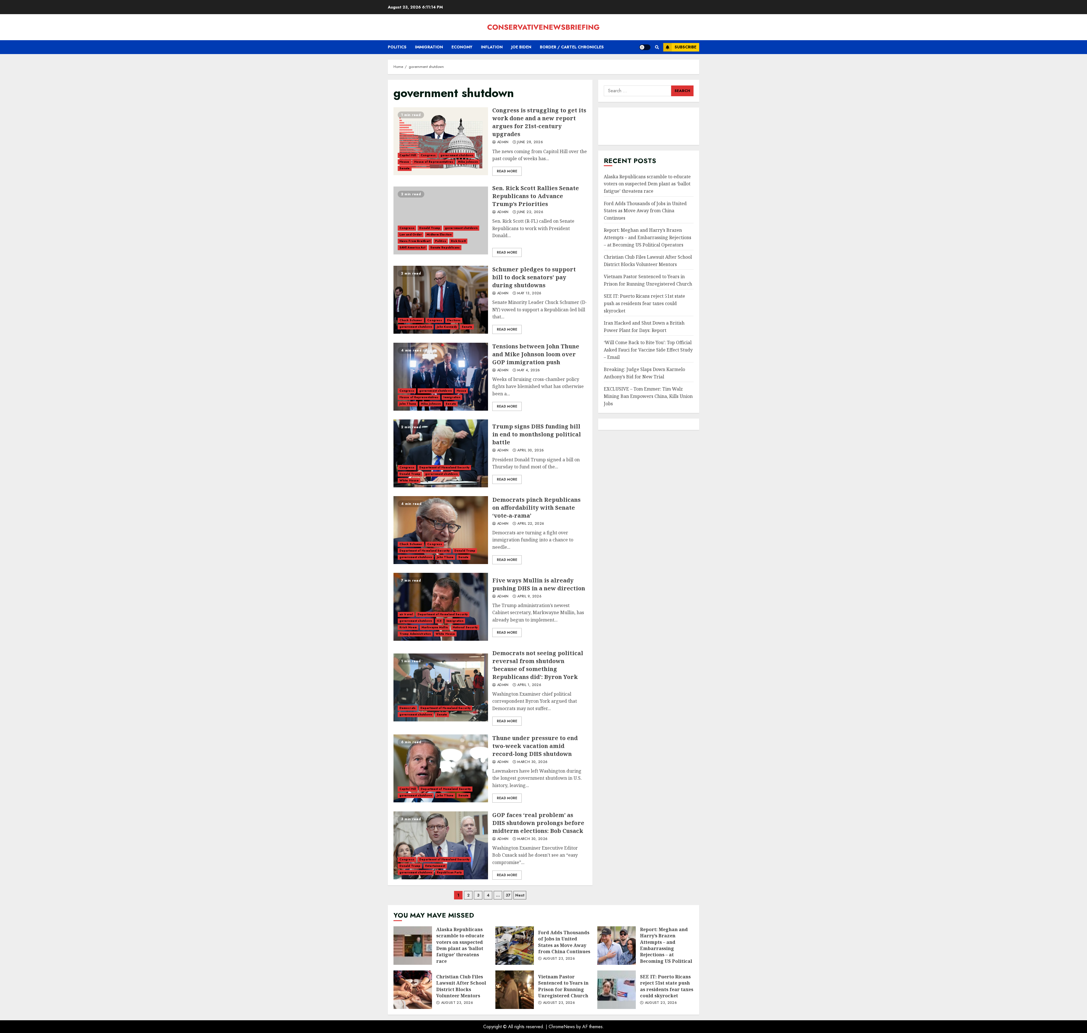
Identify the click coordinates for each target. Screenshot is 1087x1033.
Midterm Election (439, 234)
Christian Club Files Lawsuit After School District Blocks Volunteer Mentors (412, 989)
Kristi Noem (408, 627)
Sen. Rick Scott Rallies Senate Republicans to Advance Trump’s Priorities (440, 220)
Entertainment (435, 866)
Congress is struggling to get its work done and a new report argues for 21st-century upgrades (440, 141)
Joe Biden (521, 47)
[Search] (656, 47)
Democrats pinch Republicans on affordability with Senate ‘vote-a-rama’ (440, 530)
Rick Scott (458, 241)
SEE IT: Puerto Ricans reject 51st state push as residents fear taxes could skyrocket (644, 303)
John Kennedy (447, 327)
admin (502, 142)
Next (520, 895)
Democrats (407, 708)
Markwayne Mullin (434, 627)
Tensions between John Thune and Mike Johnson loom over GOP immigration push (440, 377)
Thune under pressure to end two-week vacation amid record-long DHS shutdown (440, 768)
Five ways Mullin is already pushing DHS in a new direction (440, 607)
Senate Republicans (445, 247)
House (404, 162)
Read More (507, 171)
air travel (406, 614)
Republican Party (449, 872)
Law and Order (410, 234)
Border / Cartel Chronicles (572, 47)
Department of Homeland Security (444, 467)
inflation (492, 47)
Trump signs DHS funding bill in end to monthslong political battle (440, 453)
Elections (454, 320)
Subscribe (685, 47)
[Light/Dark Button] (645, 47)
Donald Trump (429, 228)
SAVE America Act (412, 247)
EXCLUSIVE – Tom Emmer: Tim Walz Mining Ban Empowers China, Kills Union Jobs (648, 396)
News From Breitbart (414, 241)
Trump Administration (415, 634)
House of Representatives (433, 162)
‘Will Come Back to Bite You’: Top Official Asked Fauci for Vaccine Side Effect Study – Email (648, 349)
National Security (465, 627)
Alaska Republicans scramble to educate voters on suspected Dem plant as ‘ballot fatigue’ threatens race (647, 183)
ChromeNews (562, 1026)
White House (409, 480)
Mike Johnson (468, 162)
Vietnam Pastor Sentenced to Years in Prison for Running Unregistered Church (514, 989)
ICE (439, 621)
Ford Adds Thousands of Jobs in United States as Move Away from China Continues (645, 210)
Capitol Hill (407, 155)
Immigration (429, 47)
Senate (404, 168)
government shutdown (456, 155)
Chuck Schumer (410, 320)
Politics (397, 47)
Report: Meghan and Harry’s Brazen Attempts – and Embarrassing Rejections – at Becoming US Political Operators (647, 237)
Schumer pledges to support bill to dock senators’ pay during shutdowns (440, 300)
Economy (462, 47)
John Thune (407, 404)
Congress (428, 155)
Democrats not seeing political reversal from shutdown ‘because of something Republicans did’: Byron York (440, 687)
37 (508, 895)
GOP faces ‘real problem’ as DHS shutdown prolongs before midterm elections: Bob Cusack (440, 845)
